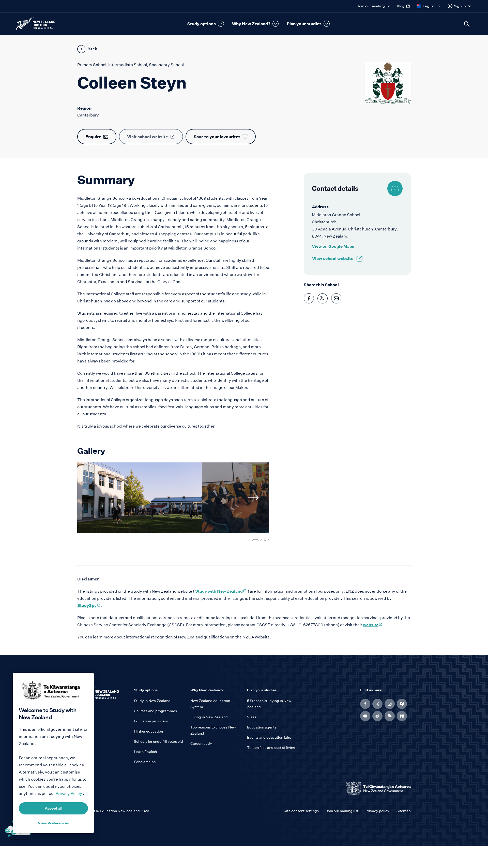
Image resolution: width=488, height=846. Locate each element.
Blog (401, 6)
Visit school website (147, 136)
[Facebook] (365, 704)
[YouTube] (365, 716)
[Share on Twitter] (322, 298)
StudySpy (89, 605)
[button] (205, 23)
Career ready (201, 743)
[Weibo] (377, 716)
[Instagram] (390, 704)
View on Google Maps (333, 246)
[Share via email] (336, 298)
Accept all (53, 808)
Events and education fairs (269, 737)
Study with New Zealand (220, 591)
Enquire (93, 136)
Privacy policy (377, 811)
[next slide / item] (253, 497)
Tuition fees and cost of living (271, 747)
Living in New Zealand (209, 717)
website (373, 624)
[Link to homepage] (102, 695)
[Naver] (402, 716)
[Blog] (402, 704)
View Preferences (53, 823)
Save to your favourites (217, 136)
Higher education (148, 731)
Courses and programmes (155, 711)
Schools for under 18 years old (158, 741)
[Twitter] (377, 704)
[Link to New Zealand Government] (378, 788)
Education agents (261, 727)
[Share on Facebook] (309, 298)
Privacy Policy (69, 793)
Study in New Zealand (152, 700)
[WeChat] (390, 716)
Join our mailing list (374, 6)
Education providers (151, 721)
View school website (332, 258)
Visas (251, 717)
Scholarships (145, 762)
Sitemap (403, 811)
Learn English (145, 751)
